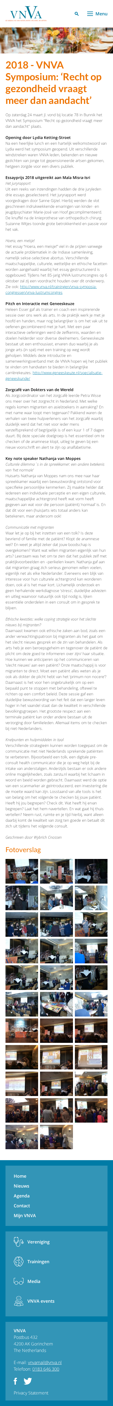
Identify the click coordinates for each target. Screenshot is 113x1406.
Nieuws (21, 1186)
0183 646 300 (45, 1369)
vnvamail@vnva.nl (45, 1362)
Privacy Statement (31, 1393)
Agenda (22, 1196)
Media (33, 1281)
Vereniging (38, 1242)
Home (20, 1176)
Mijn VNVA (25, 1215)
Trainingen (38, 1262)
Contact (22, 1205)
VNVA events (41, 1301)
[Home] (26, 13)
